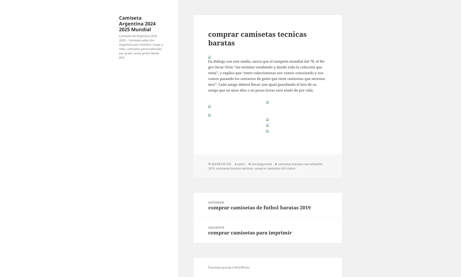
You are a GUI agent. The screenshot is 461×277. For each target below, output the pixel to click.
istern (241, 164)
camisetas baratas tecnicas (234, 168)
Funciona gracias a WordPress (229, 267)
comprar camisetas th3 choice (274, 168)
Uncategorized (262, 164)
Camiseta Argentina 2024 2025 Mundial (137, 23)
